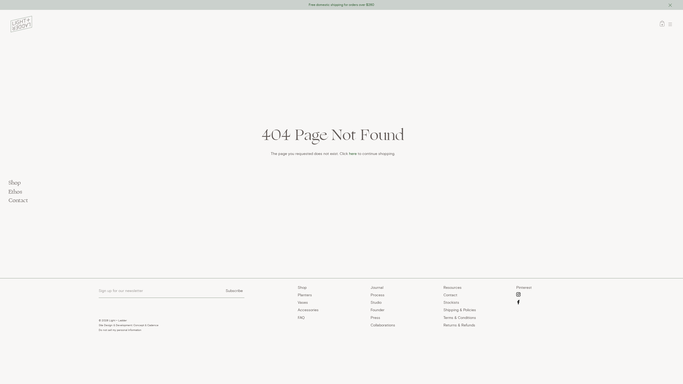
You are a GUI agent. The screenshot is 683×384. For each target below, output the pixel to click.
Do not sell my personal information (120, 330)
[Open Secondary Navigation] (671, 24)
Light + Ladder (118, 320)
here (353, 153)
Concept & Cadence (145, 325)
